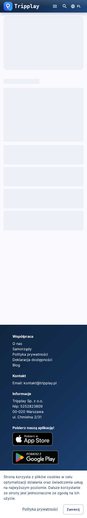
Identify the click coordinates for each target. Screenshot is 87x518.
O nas (17, 343)
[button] (8, 6)
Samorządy (22, 349)
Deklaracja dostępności (32, 359)
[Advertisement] (43, 277)
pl (79, 6)
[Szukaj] (64, 6)
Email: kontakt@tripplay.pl (34, 383)
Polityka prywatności (40, 509)
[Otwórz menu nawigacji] (55, 6)
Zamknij (73, 509)
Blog (16, 365)
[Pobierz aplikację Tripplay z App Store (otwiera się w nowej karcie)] (32, 439)
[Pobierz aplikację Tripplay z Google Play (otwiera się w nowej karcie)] (35, 459)
